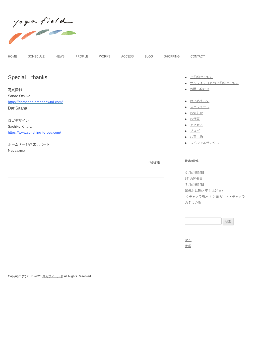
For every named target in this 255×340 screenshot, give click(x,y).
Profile (81, 56)
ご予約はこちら (201, 77)
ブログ (195, 131)
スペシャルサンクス (204, 143)
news (60, 56)
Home (12, 56)
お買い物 (196, 137)
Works (104, 56)
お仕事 (195, 119)
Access (127, 56)
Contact (198, 56)
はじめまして (199, 101)
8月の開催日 (194, 178)
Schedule (36, 56)
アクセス (196, 125)
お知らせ (196, 113)
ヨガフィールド (52, 276)
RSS (188, 240)
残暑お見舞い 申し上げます (205, 190)
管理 (188, 246)
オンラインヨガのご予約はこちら (214, 83)
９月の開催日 (194, 172)
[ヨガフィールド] (42, 27)
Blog (149, 56)
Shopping (172, 56)
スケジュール (199, 107)
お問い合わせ (199, 89)
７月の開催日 (194, 184)
